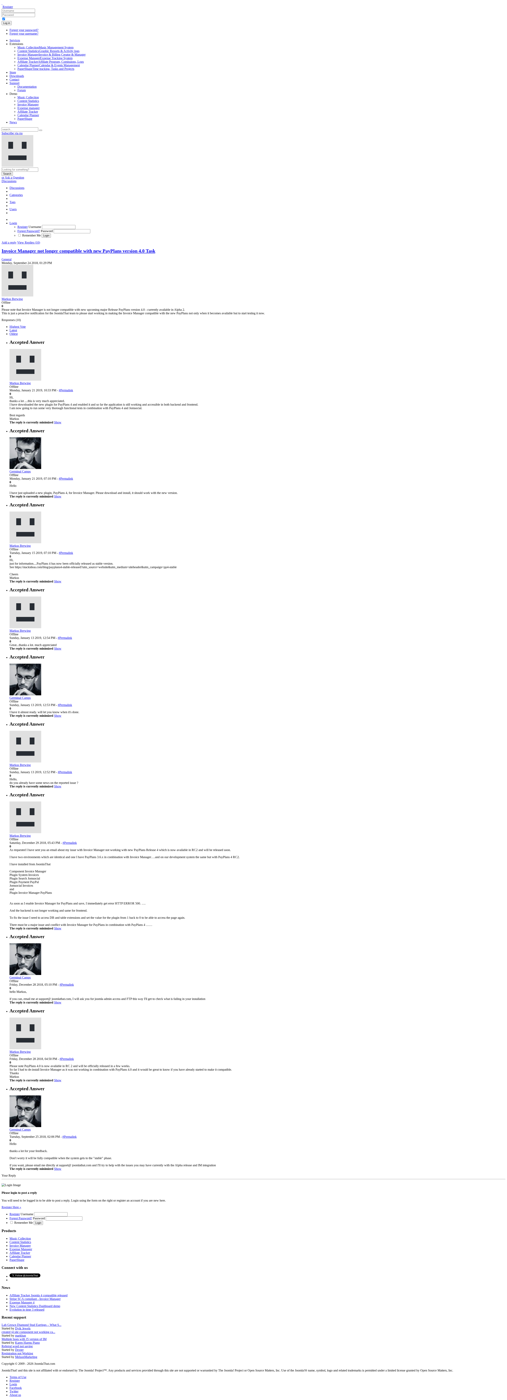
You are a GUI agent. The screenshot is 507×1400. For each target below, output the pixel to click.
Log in (6, 23)
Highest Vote (18, 326)
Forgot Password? (28, 231)
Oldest (14, 333)
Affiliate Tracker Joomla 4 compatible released (39, 1295)
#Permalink (66, 390)
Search (7, 173)
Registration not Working (17, 1353)
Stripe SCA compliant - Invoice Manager (35, 1299)
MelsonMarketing (26, 1357)
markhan (20, 1335)
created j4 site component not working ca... (28, 1332)
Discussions (9, 181)
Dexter (19, 1349)
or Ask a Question (13, 177)
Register (8, 7)
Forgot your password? (24, 30)
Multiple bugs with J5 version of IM (24, 1339)
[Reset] (40, 130)
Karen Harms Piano (27, 1342)
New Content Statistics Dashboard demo (35, 1306)
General (6, 259)
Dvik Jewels (22, 1328)
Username (35, 227)
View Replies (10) (28, 242)
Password (47, 231)
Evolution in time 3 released (27, 1309)
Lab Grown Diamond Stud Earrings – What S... (31, 1325)
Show (57, 422)
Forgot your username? (24, 33)
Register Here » (11, 1207)
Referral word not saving (17, 1346)
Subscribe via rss (12, 133)
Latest (13, 330)
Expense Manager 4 (22, 1302)
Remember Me (31, 235)
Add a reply (9, 242)
